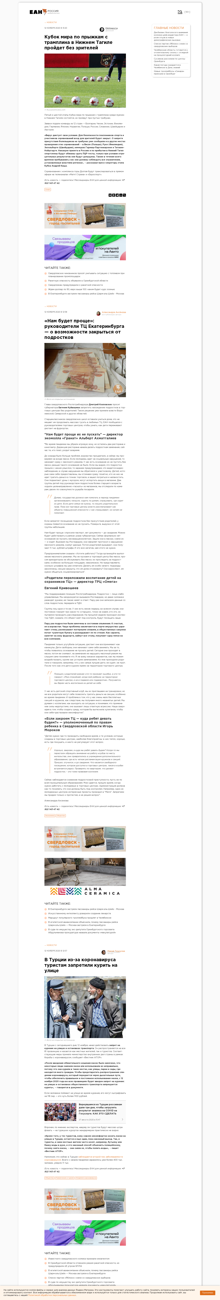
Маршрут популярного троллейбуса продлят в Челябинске (79, 918)
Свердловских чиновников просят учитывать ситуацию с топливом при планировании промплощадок (86, 274)
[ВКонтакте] (110, 195)
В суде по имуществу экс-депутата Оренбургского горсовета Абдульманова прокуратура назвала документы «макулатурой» (82, 931)
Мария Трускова (116, 951)
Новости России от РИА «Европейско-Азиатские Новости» (38, 12)
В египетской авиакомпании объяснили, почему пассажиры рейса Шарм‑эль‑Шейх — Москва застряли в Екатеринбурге (83, 923)
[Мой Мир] (120, 195)
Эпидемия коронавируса (86, 1178)
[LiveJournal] (124, 195)
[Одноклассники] (113, 195)
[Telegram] (117, 195)
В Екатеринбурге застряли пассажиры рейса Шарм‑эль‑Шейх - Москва (86, 294)
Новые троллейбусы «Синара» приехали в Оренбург (169, 72)
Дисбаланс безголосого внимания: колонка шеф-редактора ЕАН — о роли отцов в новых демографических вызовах (171, 36)
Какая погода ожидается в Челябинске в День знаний (167, 66)
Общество (61, 815)
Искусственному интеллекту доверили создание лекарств (79, 914)
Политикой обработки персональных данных (52, 1295)
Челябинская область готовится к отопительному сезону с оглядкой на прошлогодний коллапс (171, 52)
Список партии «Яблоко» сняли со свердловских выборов (79, 1278)
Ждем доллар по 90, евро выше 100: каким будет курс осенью (81, 289)
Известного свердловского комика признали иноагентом (78, 1259)
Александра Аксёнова (114, 312)
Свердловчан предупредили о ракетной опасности (75, 285)
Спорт (47, 189)
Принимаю (207, 1293)
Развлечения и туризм (65, 1178)
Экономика (49, 815)
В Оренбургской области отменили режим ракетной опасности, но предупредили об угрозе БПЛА (83, 1264)
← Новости (50, 22)
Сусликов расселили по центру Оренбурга (169, 60)
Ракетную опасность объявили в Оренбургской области (78, 281)
